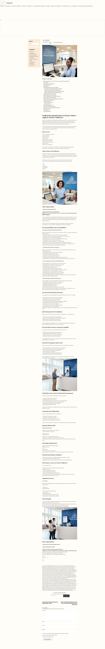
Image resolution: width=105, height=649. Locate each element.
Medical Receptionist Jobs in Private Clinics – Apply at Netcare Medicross (56, 81)
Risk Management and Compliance (49, 95)
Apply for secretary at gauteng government (51, 544)
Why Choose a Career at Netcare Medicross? (51, 107)
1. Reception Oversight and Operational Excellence (53, 88)
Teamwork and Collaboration (48, 100)
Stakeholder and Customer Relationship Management (53, 98)
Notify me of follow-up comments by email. (50, 635)
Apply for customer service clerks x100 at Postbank (53, 549)
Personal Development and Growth (49, 97)
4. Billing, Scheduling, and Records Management (53, 92)
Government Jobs (33, 54)
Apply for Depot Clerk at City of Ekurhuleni (51, 211)
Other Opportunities (47, 84)
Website (43, 629)
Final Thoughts (46, 110)
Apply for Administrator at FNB (49, 546)
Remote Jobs (32, 65)
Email (43, 625)
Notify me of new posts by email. (48, 636)
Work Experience (47, 103)
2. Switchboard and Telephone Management (52, 90)
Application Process (47, 108)
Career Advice (32, 53)
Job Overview (45, 82)
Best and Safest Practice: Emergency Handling (51, 96)
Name (43, 621)
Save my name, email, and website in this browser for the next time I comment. (55, 633)
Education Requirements (48, 102)
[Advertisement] (52, 13)
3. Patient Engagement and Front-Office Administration (54, 91)
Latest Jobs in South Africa (58, 42)
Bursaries (31, 51)
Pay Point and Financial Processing (49, 93)
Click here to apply (45, 488)
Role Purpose (45, 86)
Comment (44, 610)
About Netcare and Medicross (48, 83)
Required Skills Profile (47, 101)
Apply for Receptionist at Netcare (49, 209)
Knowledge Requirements (48, 105)
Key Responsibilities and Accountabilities (50, 87)
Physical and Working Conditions (49, 106)
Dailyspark (9, 3)
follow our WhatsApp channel (71, 213)
